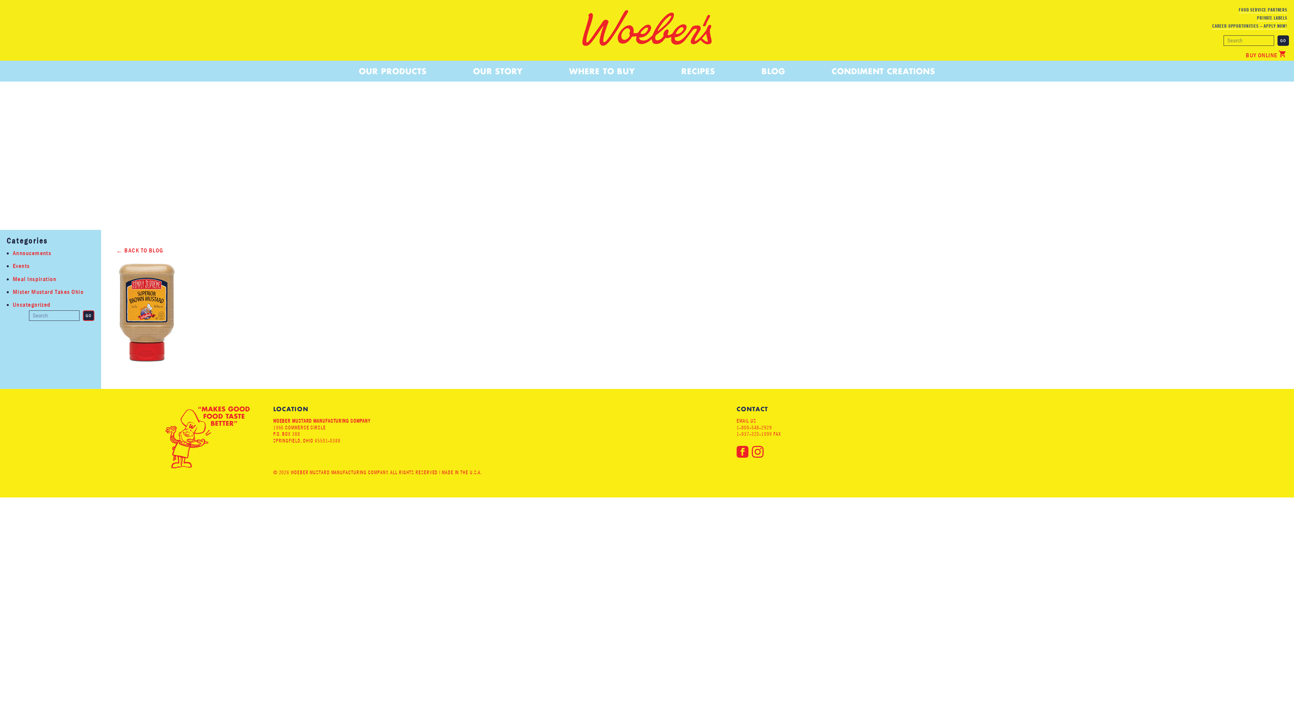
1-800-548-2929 (754, 427)
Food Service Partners (1263, 10)
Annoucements (32, 253)
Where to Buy (602, 71)
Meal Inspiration (34, 279)
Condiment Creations (883, 71)
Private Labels (1272, 18)
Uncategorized (32, 305)
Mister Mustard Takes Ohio (48, 292)
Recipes (698, 71)
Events (21, 266)
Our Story (498, 71)
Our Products (392, 71)
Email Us (746, 421)
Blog (773, 71)
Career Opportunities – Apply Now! (1249, 26)
